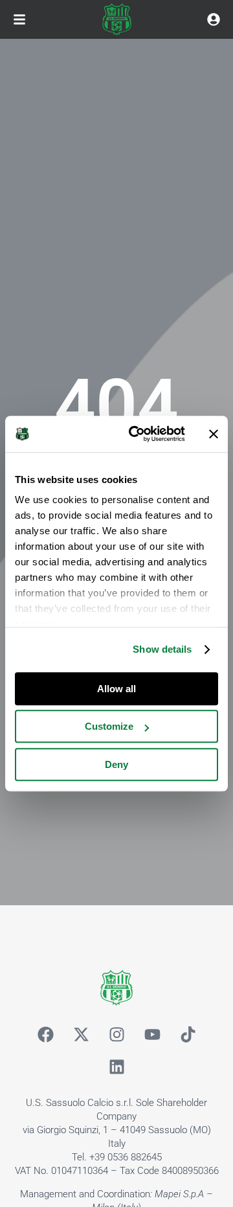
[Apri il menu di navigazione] (19, 19)
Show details (162, 649)
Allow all (116, 688)
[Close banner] (213, 433)
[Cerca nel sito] (213, 19)
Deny (116, 764)
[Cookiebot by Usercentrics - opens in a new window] (136, 433)
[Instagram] (116, 1035)
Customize (109, 726)
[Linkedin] (116, 1067)
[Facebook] (45, 1035)
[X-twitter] (81, 1035)
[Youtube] (152, 1035)
